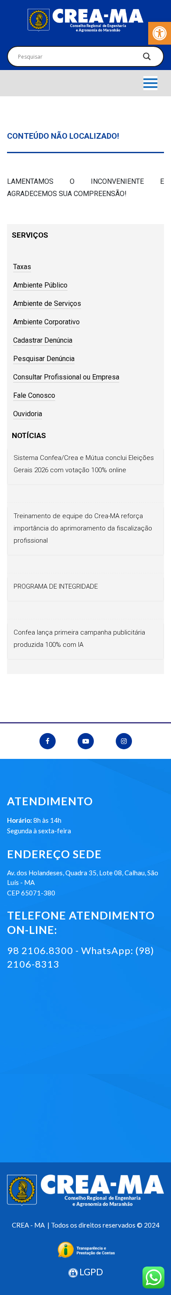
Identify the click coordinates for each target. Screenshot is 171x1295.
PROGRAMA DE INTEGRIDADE (56, 586)
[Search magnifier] (147, 58)
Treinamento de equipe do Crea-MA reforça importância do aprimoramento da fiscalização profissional (83, 528)
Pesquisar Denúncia (44, 358)
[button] (159, 33)
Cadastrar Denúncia (42, 340)
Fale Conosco (34, 395)
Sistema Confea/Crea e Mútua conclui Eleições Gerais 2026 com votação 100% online (84, 464)
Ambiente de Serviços (47, 303)
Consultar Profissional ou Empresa (66, 377)
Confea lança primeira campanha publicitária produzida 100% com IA (79, 638)
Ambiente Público (40, 285)
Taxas (22, 267)
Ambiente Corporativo (46, 322)
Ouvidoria (27, 414)
